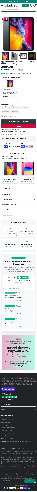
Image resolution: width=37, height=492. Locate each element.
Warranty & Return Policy (7, 433)
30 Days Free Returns (9, 199)
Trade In (25, 5)
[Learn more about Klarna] (22, 70)
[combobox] (16, 9)
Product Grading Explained (8, 427)
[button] (34, 34)
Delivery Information (6, 430)
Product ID (5, 210)
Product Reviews (7, 215)
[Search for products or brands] (34, 9)
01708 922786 (9, 438)
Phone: (3, 438)
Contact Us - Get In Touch (8, 419)
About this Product (8, 189)
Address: (3, 441)
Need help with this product (18, 153)
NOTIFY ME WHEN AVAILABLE (19, 121)
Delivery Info (6, 194)
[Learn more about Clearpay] (19, 70)
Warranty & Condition (9, 204)
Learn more (27, 70)
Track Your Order (5, 422)
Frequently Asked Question (8, 425)
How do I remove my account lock (10, 436)
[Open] (4, 488)
